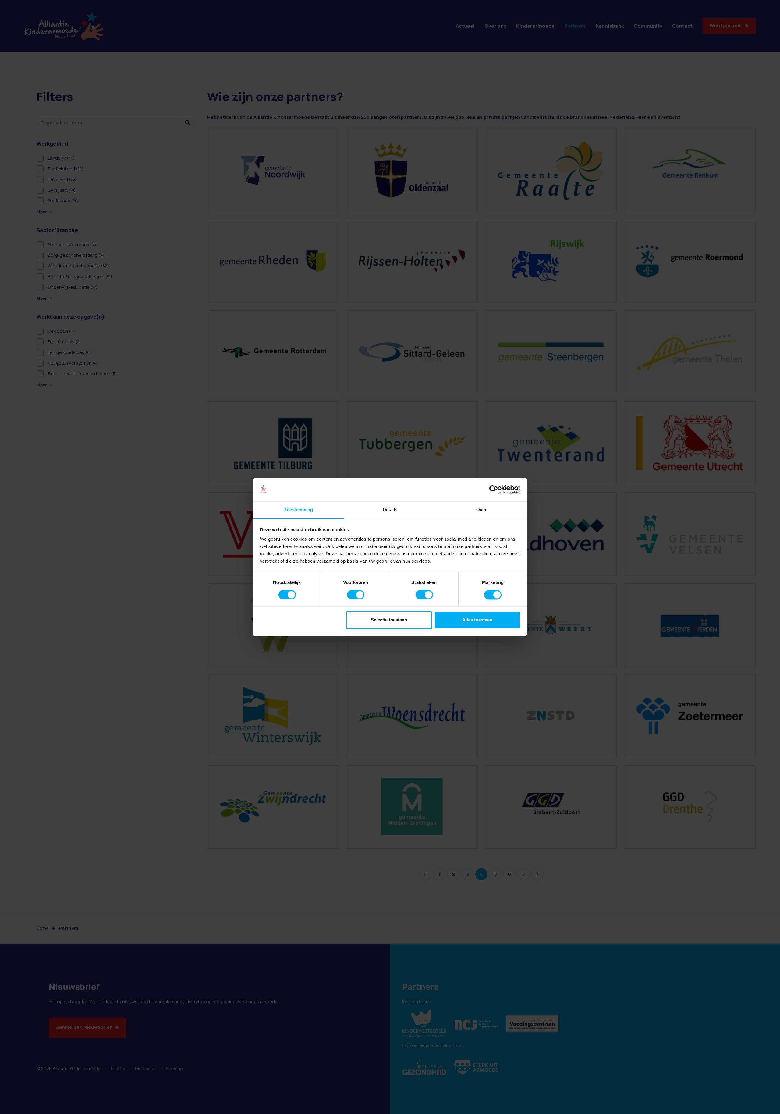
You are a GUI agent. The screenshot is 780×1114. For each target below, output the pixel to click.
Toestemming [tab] (298, 509)
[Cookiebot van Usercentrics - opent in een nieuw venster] (493, 489)
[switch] (355, 594)
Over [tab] (481, 509)
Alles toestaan (477, 620)
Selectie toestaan (389, 620)
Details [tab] (390, 509)
